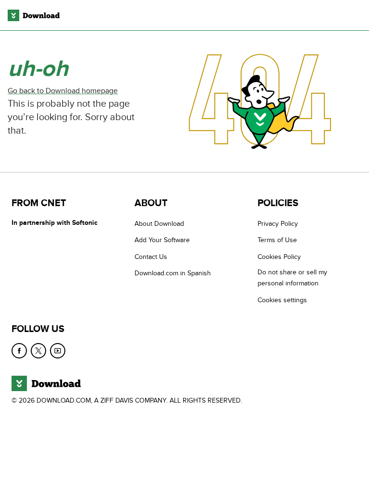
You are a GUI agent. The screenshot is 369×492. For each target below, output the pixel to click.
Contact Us (151, 257)
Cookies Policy (279, 257)
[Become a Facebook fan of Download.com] (19, 350)
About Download (159, 224)
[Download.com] (34, 15)
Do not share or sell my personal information (292, 278)
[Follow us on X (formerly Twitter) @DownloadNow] (38, 350)
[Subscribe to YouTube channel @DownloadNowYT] (57, 350)
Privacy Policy (278, 224)
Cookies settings (282, 300)
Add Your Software (162, 240)
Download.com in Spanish (173, 274)
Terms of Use (277, 240)
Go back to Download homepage (63, 91)
